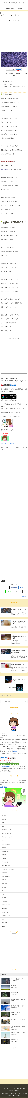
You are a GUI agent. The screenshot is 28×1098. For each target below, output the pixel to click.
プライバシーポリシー (14, 1090)
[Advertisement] (14, 36)
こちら (15, 751)
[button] (18, 591)
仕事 (4, 580)
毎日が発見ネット (7, 766)
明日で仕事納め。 (8, 84)
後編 (5, 787)
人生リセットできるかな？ (8, 443)
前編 (1, 787)
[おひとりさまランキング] (10, 69)
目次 (6, 81)
